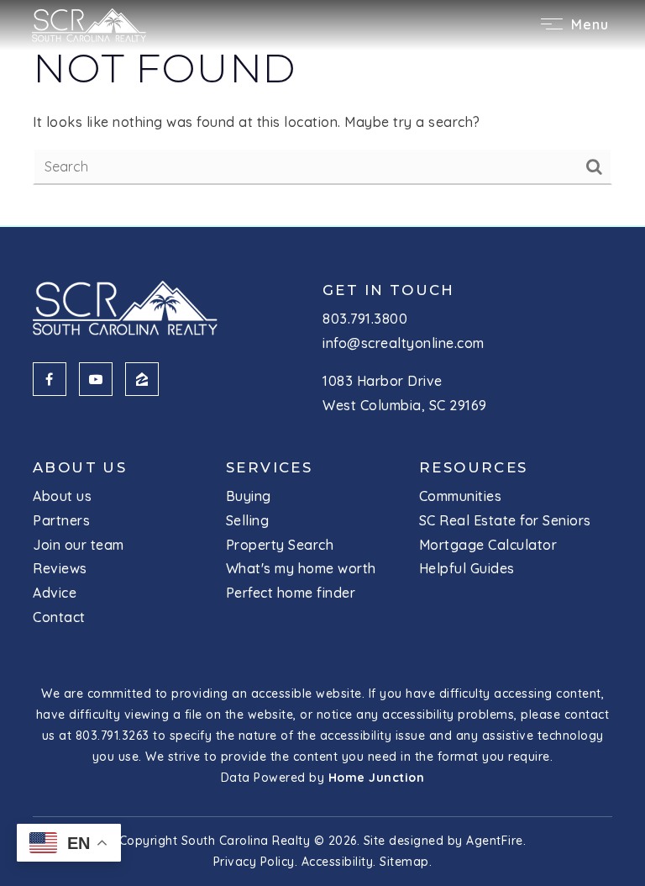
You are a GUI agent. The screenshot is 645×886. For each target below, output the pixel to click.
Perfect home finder (291, 592)
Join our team (78, 544)
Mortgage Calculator (488, 544)
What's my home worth (301, 568)
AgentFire (494, 840)
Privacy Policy (254, 861)
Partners (61, 520)
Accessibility (338, 861)
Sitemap (404, 861)
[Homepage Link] (89, 23)
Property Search (280, 544)
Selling (248, 520)
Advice (54, 592)
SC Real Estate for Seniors (505, 520)
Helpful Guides (467, 568)
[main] (322, 112)
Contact (59, 617)
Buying (248, 496)
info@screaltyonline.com (403, 343)
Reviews (60, 568)
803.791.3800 (364, 318)
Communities (460, 496)
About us (62, 496)
